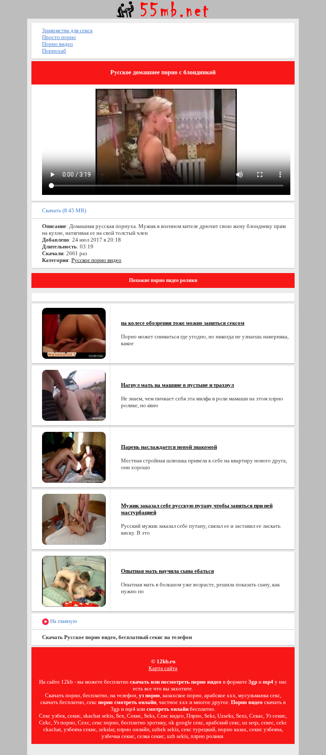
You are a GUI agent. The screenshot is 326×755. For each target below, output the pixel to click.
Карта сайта (163, 668)
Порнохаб (54, 51)
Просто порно (59, 37)
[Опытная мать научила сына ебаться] (74, 581)
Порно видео (57, 44)
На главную (63, 621)
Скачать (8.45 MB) (64, 210)
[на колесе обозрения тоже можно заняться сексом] (74, 333)
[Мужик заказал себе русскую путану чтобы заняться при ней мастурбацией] (74, 519)
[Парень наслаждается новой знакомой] (74, 457)
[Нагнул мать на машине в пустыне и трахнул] (74, 395)
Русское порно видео (96, 260)
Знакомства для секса (67, 30)
